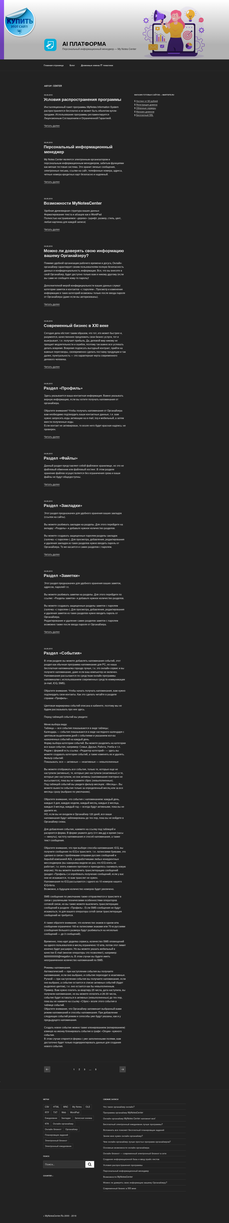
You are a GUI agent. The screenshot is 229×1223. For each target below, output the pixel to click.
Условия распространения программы (82, 99)
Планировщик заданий (56, 1134)
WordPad (74, 1112)
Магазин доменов (145, 111)
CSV (47, 1106)
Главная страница (54, 65)
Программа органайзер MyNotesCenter (123, 1112)
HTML (56, 1106)
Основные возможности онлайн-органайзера (126, 1147)
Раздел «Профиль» (63, 388)
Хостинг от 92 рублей (147, 100)
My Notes (77, 1106)
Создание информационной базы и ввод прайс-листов (131, 1159)
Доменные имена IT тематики (97, 65)
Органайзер (71, 1129)
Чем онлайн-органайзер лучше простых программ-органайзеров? (137, 1141)
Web (64, 1112)
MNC (65, 1106)
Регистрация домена (146, 104)
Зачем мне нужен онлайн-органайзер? (123, 1135)
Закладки (66, 1117)
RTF (47, 1112)
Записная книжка (83, 1117)
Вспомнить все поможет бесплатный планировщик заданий (133, 1129)
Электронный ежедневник (58, 1146)
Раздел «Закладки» (63, 505)
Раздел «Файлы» (61, 458)
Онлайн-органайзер (63, 1123)
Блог (72, 65)
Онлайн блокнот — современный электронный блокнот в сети (134, 1153)
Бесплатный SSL (144, 114)
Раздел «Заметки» (62, 575)
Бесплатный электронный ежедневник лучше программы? (133, 1124)
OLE (88, 1106)
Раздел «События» (63, 653)
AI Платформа (84, 43)
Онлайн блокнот (53, 1129)
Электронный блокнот (56, 1140)
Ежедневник (51, 1117)
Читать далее (52, 125)
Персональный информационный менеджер (78, 149)
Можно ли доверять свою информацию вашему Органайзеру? (84, 253)
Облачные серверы (146, 107)
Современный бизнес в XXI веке (76, 325)
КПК (47, 1123)
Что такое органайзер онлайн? (119, 1106)
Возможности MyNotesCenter (73, 203)
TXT (55, 1112)
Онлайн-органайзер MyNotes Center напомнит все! (129, 1118)
